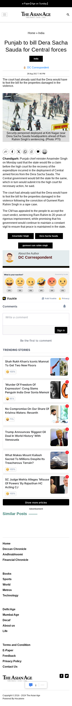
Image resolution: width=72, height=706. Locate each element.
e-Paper (26, 3)
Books (7, 573)
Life (5, 631)
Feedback (9, 655)
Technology (10, 595)
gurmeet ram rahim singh (35, 245)
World (6, 584)
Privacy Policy (12, 661)
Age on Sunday (39, 3)
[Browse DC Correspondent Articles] (9, 257)
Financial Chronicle (15, 559)
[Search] (68, 15)
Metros (7, 590)
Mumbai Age (11, 614)
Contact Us (10, 666)
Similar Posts (15, 514)
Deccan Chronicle (14, 548)
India (36, 59)
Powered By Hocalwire (13, 698)
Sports (7, 579)
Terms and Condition (16, 644)
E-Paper (8, 650)
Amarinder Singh (20, 236)
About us (9, 625)
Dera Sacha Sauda (49, 236)
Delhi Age (9, 609)
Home (6, 543)
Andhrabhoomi (13, 554)
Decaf (6, 620)
